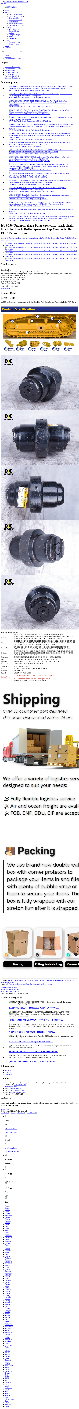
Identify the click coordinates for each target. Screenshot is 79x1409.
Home (7, 10)
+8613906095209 (11, 1132)
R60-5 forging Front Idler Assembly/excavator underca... (27, 213)
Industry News (14, 44)
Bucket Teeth (13, 22)
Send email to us (6, 288)
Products (8, 12)
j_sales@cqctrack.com (17, 1090)
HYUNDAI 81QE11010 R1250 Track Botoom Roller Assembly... (30, 130)
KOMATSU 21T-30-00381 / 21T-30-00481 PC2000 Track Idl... (30, 220)
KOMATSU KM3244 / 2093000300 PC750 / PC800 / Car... (34, 1008)
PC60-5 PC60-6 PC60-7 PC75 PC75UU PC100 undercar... (33, 1052)
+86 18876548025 (11, 1129)
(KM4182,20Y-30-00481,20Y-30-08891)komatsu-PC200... (33, 1061)
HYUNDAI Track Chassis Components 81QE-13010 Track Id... (30, 121)
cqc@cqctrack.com (16, 1088)
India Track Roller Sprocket (10, 991)
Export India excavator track (10, 989)
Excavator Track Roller (16, 14)
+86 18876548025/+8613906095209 (16, 2)
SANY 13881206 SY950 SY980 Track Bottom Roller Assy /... (29, 206)
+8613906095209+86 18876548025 (15, 1085)
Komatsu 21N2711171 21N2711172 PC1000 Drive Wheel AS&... (30, 153)
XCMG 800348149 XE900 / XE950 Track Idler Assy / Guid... (29, 161)
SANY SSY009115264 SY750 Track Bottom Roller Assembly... (30, 97)
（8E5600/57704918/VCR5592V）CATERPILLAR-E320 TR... (36, 1020)
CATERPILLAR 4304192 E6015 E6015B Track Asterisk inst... (30, 170)
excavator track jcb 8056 (9, 988)
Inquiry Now (5, 1109)
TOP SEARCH (32, 1113)
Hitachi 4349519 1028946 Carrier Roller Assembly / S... (27, 146)
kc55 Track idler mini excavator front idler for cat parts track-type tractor (28, 984)
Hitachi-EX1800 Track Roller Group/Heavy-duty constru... (28, 199)
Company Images (14, 35)
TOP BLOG (21, 1113)
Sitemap (13, 1113)
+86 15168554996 (18, 1092)
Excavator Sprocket (15, 20)
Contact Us (8, 48)
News (7, 40)
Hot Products (5, 1113)
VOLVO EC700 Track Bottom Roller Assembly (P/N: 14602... (29, 90)
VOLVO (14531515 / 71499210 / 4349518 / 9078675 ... (32, 1032)
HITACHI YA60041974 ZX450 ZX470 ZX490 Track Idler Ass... (30, 106)
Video (7, 46)
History (11, 36)
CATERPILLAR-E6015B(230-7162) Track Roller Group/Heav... (30, 184)
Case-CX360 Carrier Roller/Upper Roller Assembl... (31, 1042)
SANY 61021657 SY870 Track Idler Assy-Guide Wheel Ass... (29, 114)
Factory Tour (13, 38)
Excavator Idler (14, 18)
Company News (14, 42)
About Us (8, 27)
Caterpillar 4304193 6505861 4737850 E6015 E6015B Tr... (28, 177)
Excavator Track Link (16, 23)
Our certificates (14, 31)
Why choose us (14, 29)
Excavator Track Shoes (16, 25)
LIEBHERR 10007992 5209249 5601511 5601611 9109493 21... (30, 139)
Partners (11, 33)
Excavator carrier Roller (17, 16)
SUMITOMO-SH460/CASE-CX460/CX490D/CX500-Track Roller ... (32, 191)
